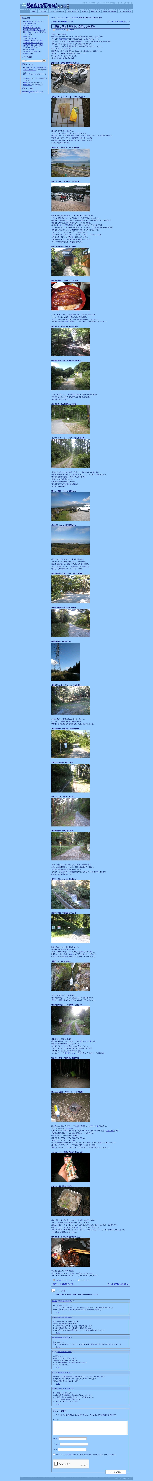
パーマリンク (85, 1280)
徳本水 (71, 954)
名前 (55, 1438)
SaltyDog (71, 30)
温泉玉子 (54, 1301)
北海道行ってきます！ (30, 38)
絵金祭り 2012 (28, 53)
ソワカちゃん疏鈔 (125, 11)
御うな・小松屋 (62, 225)
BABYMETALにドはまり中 (31, 28)
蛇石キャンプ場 (85, 1041)
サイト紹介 (42, 11)
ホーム (53, 17)
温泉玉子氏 (63, 39)
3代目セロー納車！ (29, 49)
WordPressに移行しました (32, 47)
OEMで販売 (68, 1128)
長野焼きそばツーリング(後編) (33, 40)
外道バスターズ (80, 1227)
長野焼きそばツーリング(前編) (33, 45)
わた (53, 1338)
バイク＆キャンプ (73, 11)
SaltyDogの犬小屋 (45, 5)
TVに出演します (28, 25)
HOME (34, 11)
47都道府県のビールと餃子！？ (33, 21)
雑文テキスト (95, 11)
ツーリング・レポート (57, 11)
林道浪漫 (61, 322)
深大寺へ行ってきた (29, 74)
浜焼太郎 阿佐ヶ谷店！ (30, 23)
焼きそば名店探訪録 (109, 11)
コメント (56, 1420)
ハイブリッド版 (92, 1126)
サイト (55, 1449)
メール (55, 1444)
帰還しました (27, 36)
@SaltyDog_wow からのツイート (32, 92)
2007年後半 (74, 17)
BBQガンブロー (70, 1053)
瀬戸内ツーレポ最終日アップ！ (62, 21)
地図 (66, 322)
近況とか (85, 11)
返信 (58, 1312)
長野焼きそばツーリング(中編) (33, 43)
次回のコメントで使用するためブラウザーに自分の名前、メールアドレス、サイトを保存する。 (86, 1454)
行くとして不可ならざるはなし (119, 21)
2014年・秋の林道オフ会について (34, 30)
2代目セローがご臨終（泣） (32, 51)
